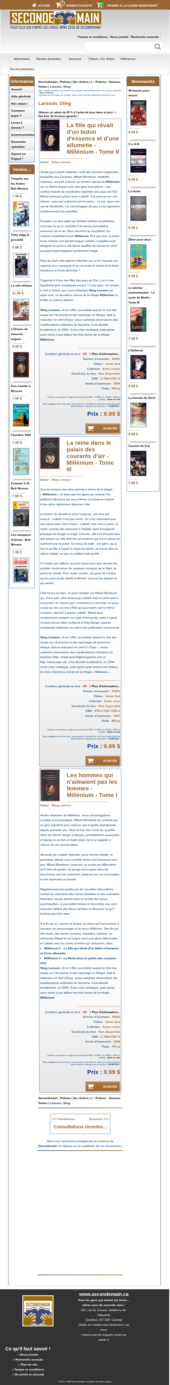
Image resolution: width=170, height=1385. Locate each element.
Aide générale (21, 96)
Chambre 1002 (21, 435)
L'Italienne (135, 350)
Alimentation (22, 58)
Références (128, 58)
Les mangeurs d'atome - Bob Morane (21, 539)
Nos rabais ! (19, 103)
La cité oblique (21, 285)
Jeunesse (75, 58)
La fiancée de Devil (141, 397)
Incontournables (23, 134)
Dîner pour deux (139, 239)
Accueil (16, 89)
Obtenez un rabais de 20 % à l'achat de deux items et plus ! (76, 112)
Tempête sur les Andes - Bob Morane (19, 183)
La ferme (134, 191)
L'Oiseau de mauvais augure (19, 334)
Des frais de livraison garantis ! (58, 116)
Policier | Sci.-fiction (101, 58)
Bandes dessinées (48, 58)
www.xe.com (113, 399)
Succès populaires (22, 69)
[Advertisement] (80, 1183)
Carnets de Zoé (139, 446)
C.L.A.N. (134, 144)
